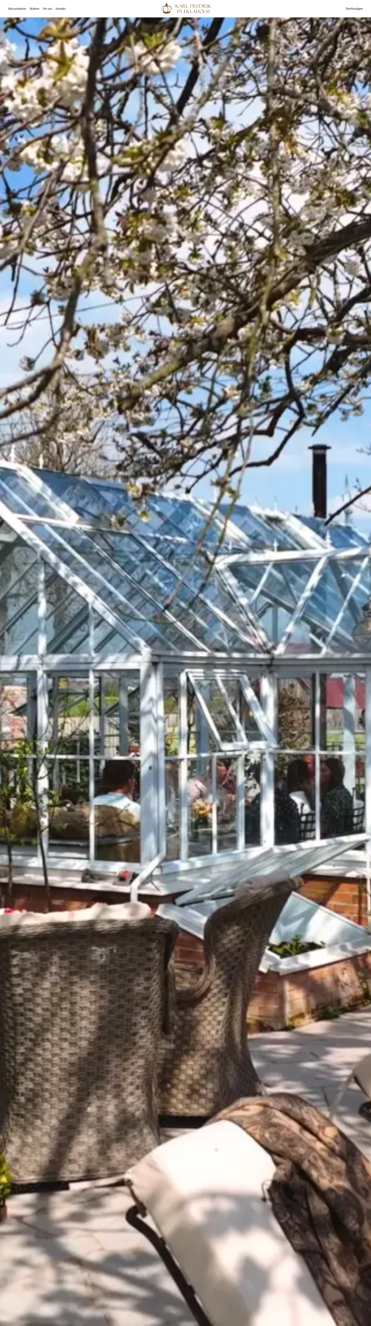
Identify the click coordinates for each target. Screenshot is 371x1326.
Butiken (34, 8)
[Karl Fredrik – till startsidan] (186, 9)
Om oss (47, 8)
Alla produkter (17, 8)
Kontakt (61, 8)
